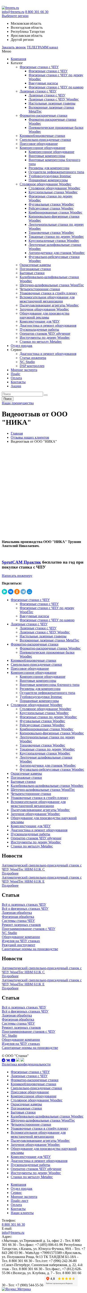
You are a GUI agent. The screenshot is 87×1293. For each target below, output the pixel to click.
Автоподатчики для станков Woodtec (57, 253)
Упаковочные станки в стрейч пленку (48, 293)
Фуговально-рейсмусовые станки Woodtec (52, 769)
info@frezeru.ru (13, 12)
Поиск (8, 398)
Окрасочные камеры (35, 265)
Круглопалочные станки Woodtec (54, 241)
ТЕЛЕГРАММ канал (42, 47)
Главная (17, 433)
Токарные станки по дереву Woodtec (56, 236)
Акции (16, 386)
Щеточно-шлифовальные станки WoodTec (52, 285)
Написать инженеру (17, 576)
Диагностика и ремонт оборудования (48, 325)
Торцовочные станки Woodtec (51, 232)
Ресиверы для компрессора (49, 168)
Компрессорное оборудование (42, 148)
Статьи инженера (33, 358)
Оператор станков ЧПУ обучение (45, 333)
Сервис (16, 1193)
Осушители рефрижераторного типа (56, 172)
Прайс (15, 374)
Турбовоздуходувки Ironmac (50, 176)
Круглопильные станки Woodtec (53, 192)
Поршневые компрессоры (48, 180)
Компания (18, 59)
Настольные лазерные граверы (52, 103)
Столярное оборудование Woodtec (45, 184)
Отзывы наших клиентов (30, 437)
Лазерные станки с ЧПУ (38, 91)
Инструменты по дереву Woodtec (45, 337)
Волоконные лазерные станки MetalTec (49, 640)
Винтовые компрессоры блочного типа (49, 685)
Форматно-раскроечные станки (43, 115)
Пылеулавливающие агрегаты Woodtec (49, 305)
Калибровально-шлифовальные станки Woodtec (47, 786)
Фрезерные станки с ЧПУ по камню (56, 87)
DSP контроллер (32, 366)
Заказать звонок (14, 47)
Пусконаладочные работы (39, 329)
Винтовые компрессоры (47, 156)
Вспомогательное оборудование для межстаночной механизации (47, 299)
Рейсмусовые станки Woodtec (51, 208)
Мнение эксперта (24, 370)
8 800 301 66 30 (36, 12)
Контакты (18, 382)
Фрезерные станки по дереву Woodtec (48, 717)
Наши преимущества (18, 403)
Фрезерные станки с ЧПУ (39, 67)
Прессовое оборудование (39, 144)
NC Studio (27, 362)
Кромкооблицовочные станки (42, 136)
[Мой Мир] (29, 591)
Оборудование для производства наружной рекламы (44, 315)
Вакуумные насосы (43, 83)
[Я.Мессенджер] (4, 591)
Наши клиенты (22, 1213)
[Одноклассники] (17, 591)
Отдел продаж (21, 346)
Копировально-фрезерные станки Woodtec (52, 733)
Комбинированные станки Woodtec (55, 212)
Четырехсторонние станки (40, 289)
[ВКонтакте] (10, 591)
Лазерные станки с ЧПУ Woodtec (54, 99)
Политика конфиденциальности (26, 1064)
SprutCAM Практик (21, 562)
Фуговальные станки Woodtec (51, 204)
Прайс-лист (19, 1201)
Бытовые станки (32, 273)
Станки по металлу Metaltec (41, 341)
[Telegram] (23, 591)
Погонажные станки (35, 269)
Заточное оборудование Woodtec (44, 309)
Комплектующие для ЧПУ (40, 321)
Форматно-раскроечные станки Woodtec (50, 648)
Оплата (16, 378)
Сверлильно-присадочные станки (45, 140)
